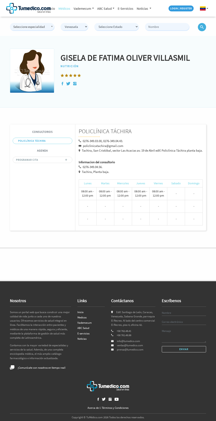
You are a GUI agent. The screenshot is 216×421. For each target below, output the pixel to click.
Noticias (143, 8)
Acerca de (93, 408)
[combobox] (32, 26)
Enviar (183, 349)
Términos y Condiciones (115, 408)
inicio (51, 8)
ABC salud (104, 8)
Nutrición (70, 66)
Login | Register (181, 8)
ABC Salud (83, 328)
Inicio (80, 312)
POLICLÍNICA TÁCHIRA (32, 140)
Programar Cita (27, 159)
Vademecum (84, 323)
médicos (64, 8)
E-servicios (83, 333)
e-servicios (125, 8)
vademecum (82, 8)
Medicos (81, 317)
